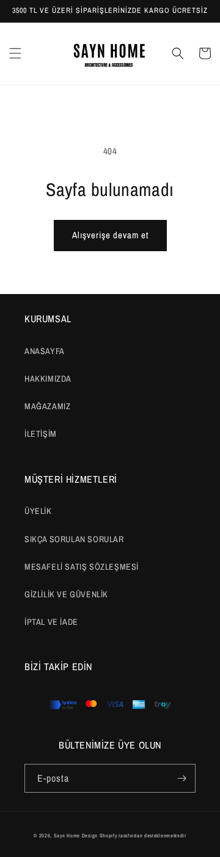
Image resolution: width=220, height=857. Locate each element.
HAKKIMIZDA (48, 378)
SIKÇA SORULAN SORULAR (74, 539)
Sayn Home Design (76, 835)
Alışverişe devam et (110, 234)
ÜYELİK (38, 510)
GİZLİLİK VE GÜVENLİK (66, 594)
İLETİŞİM (40, 433)
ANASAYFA (44, 351)
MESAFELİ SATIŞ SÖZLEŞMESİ (81, 566)
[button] (15, 53)
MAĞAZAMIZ (47, 406)
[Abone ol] (181, 778)
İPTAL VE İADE (51, 621)
